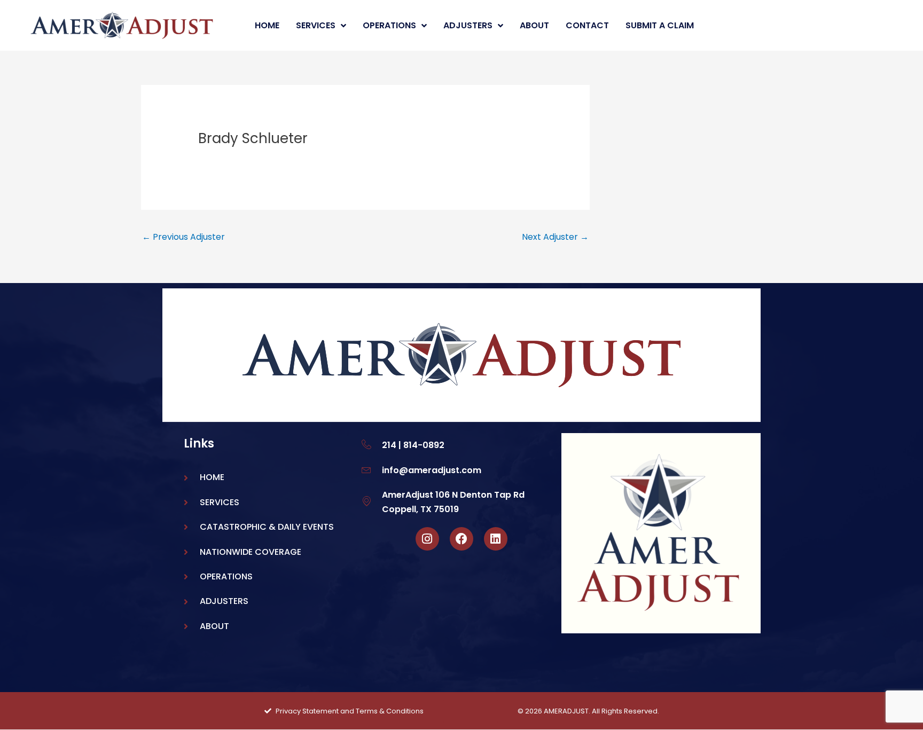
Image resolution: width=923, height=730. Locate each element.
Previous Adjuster (183, 237)
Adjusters (467, 25)
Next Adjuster (555, 237)
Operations (389, 25)
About (534, 25)
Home (267, 25)
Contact (587, 25)
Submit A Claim (659, 25)
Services (315, 25)
